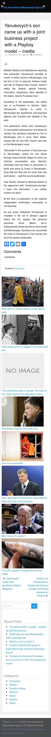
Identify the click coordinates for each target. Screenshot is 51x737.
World (12, 703)
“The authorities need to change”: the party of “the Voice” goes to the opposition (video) (24, 392)
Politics (13, 684)
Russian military (17, 688)
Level (13, 721)
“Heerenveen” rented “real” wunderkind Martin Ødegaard (11, 583)
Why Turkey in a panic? (13, 536)
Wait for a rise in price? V (21, 641)
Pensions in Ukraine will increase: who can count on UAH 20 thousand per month (26, 659)
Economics (37, 55)
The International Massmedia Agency (23, 7)
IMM (27, 55)
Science (13, 692)
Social (12, 695)
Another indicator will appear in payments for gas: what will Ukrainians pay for (25, 648)
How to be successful (12, 463)
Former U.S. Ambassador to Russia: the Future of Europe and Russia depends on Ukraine (38, 587)
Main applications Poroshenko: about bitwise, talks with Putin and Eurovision (24, 499)
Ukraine (13, 699)
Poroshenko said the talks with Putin (20, 428)
